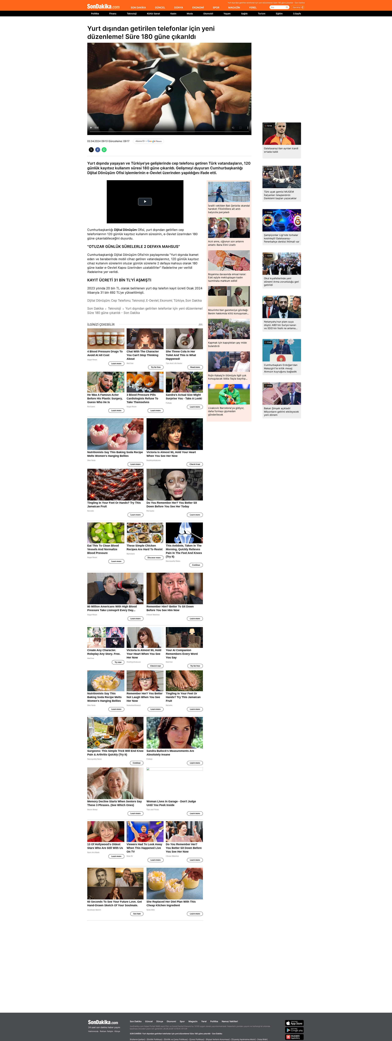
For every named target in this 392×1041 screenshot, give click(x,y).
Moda (190, 13)
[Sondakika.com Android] (294, 1030)
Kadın (173, 13)
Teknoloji (132, 13)
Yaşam (227, 13)
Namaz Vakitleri (230, 1021)
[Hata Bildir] (262, 1039)
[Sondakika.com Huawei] (294, 1037)
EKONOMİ (198, 7)
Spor (182, 1021)
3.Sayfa (297, 13)
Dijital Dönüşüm (125, 230)
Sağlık (244, 13)
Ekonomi (171, 1021)
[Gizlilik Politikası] (154, 1039)
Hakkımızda (93, 1031)
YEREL (253, 7)
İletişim (110, 1031)
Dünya (159, 1021)
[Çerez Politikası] (196, 1039)
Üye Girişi (296, 7)
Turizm (261, 13)
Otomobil (208, 13)
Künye (117, 1031)
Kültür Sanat (153, 13)
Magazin (193, 1021)
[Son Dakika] (103, 6)
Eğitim (279, 13)
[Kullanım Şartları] (137, 1039)
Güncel (149, 1021)
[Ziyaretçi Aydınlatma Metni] (243, 1039)
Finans (112, 13)
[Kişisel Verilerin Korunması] (218, 1039)
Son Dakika (135, 1021)
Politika (95, 13)
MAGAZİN (234, 7)
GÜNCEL (160, 7)
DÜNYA (178, 7)
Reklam (103, 1031)
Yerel (204, 1021)
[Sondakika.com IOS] (294, 1023)
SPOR (216, 7)
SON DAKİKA (138, 7)
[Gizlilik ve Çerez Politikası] (176, 1039)
